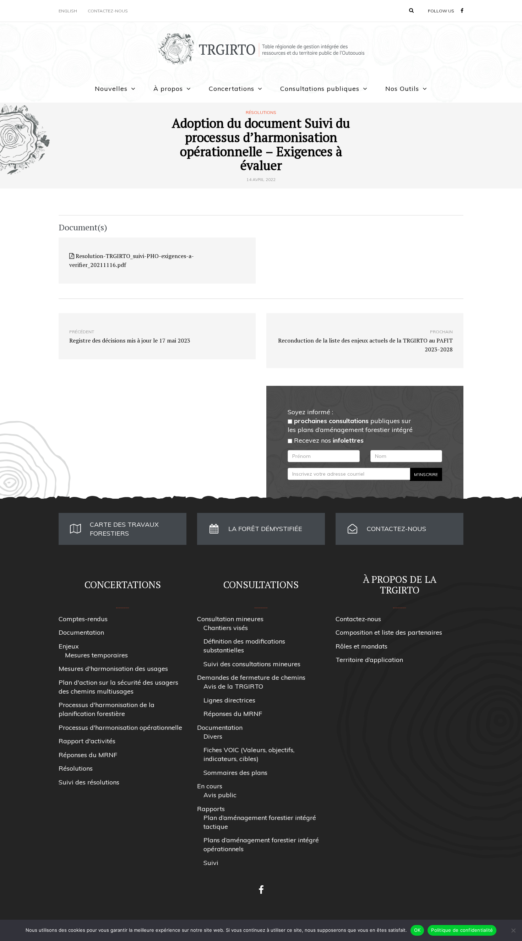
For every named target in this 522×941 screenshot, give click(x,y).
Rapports (211, 809)
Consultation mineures (230, 619)
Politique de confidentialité (462, 930)
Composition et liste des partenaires (389, 632)
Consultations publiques (319, 88)
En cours (209, 786)
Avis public (219, 795)
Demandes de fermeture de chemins (251, 677)
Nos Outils (402, 88)
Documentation (81, 632)
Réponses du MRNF (88, 755)
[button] (411, 10)
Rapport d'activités (87, 741)
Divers (212, 736)
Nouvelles (111, 88)
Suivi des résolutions (89, 782)
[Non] (513, 930)
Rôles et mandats (361, 646)
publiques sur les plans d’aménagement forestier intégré (350, 425)
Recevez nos (328, 440)
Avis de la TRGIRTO (233, 686)
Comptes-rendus (83, 619)
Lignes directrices (229, 700)
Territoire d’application (369, 660)
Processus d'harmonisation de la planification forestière (106, 709)
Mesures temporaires (96, 655)
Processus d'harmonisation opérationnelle (120, 727)
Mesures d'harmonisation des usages (113, 668)
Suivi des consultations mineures (251, 664)
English (68, 10)
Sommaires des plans (235, 772)
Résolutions (261, 112)
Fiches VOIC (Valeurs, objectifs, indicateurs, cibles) (248, 754)
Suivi (210, 863)
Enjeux (69, 646)
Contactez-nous (108, 10)
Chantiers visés (225, 628)
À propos (168, 88)
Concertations (231, 88)
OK (417, 930)
